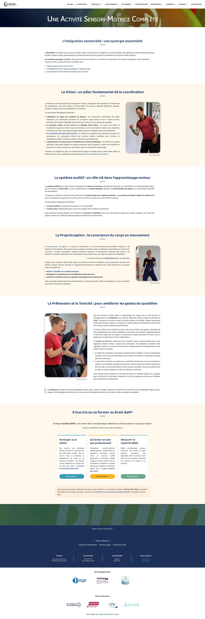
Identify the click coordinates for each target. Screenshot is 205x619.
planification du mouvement (77, 392)
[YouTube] (112, 532)
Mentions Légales (105, 545)
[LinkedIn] (91, 532)
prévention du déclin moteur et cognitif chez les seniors (68, 72)
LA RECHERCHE (111, 4)
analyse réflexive (104, 461)
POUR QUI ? (95, 4)
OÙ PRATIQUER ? (141, 4)
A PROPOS (170, 4)
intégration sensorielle (108, 53)
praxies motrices (110, 392)
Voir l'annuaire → (72, 476)
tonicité (98, 341)
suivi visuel (70, 125)
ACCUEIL (70, 4)
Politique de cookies (119, 545)
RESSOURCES (156, 4)
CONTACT (182, 4)
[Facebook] (99, 532)
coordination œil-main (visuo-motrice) (63, 133)
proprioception (52, 247)
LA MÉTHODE (81, 4)
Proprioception (109, 258)
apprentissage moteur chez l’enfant (60, 66)
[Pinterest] (108, 532)
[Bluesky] (95, 532)
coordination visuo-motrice (98, 154)
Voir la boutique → (133, 476)
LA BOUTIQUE (196, 4)
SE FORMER (126, 4)
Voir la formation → (102, 476)
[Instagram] (104, 532)
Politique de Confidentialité (88, 545)
